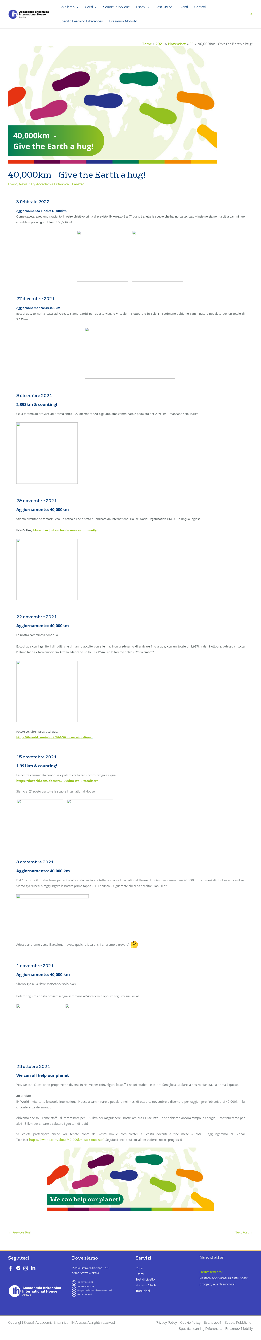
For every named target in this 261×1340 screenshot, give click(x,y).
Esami (140, 7)
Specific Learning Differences (81, 21)
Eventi (183, 7)
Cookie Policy (190, 1323)
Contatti (200, 7)
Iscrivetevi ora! (211, 1272)
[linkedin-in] (34, 1268)
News (23, 184)
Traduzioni (143, 1291)
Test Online (164, 7)
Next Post (243, 1232)
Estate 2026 (212, 1323)
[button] (251, 14)
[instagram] (26, 1268)
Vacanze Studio (146, 1285)
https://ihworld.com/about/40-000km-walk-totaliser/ (66, 1140)
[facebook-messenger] (19, 1268)
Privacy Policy (166, 1323)
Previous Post (20, 1232)
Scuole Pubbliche (116, 7)
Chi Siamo (67, 7)
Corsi (89, 7)
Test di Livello (145, 1279)
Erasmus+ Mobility (123, 21)
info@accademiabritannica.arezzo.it (94, 1290)
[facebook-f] (11, 1268)
